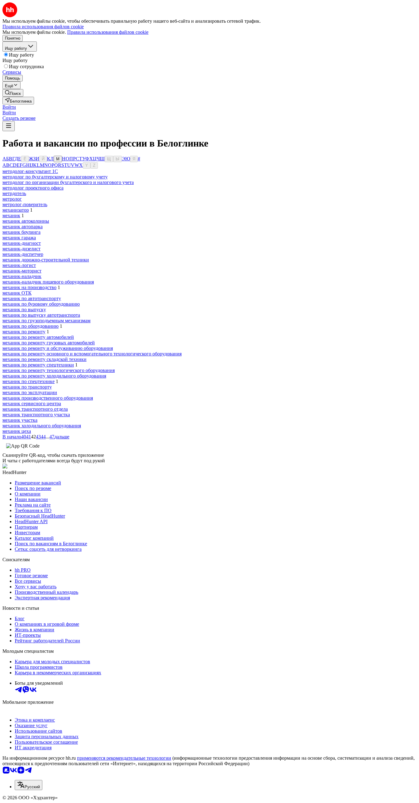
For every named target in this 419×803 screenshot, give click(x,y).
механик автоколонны (25, 221)
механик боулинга (21, 232)
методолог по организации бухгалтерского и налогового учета (68, 182)
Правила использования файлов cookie (107, 32)
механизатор (15, 210)
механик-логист (19, 265)
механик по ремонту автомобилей (38, 337)
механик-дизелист (21, 248)
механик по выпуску (24, 309)
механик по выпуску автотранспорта (41, 315)
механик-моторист (21, 270)
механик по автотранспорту (31, 298)
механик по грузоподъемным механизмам (46, 320)
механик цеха (16, 431)
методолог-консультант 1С (30, 171)
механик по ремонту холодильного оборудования (54, 375)
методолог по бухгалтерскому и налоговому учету (55, 176)
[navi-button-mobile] (8, 126)
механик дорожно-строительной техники (45, 259)
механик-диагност (21, 243)
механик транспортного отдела (35, 409)
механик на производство (29, 287)
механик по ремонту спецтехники (38, 364)
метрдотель (14, 193)
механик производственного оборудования (47, 398)
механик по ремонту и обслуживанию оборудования (57, 348)
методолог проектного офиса (32, 187)
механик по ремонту (23, 331)
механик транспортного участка (36, 414)
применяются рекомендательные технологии (124, 758)
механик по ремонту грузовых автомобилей (48, 342)
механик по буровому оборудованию (41, 304)
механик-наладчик (21, 276)
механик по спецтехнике (28, 381)
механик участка (19, 420)
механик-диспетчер (22, 254)
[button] (9, 107)
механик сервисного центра (31, 403)
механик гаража (19, 237)
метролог (12, 199)
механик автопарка (22, 226)
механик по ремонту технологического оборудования (58, 370)
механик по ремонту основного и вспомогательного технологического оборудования (92, 353)
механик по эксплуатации (29, 392)
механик (11, 215)
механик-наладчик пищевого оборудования (48, 281)
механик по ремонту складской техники (44, 359)
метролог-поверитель (24, 204)
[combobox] (28, 785)
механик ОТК (17, 293)
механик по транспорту (27, 387)
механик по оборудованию (30, 326)
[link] (12, 93)
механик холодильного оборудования (41, 425)
